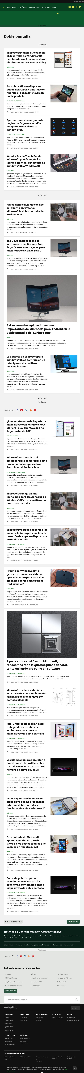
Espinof (38, 1020)
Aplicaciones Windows (15, 134)
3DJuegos (23, 1017)
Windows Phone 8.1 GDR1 (13, 986)
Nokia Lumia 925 (56, 945)
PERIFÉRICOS (22, 7)
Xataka (7, 1017)
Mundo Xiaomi (9, 1031)
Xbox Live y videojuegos (15, 101)
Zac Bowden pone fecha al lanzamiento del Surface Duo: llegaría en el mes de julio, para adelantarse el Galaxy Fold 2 (26, 245)
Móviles (10, 219)
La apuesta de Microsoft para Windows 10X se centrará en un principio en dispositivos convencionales (26, 361)
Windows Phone (62, 974)
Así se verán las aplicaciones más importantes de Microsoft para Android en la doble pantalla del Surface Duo (38, 329)
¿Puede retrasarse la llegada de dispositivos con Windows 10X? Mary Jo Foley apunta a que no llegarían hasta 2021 (26, 426)
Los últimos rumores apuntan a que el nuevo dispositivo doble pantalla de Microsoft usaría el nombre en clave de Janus (26, 764)
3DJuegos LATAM (25, 1057)
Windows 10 (61, 986)
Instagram (69, 7)
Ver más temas (10, 991)
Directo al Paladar (57, 1017)
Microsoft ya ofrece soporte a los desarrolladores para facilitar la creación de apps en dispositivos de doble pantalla (27, 534)
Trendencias (9, 1038)
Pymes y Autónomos (24, 1042)
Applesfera (8, 1023)
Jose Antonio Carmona (19, 78)
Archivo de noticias (14, 922)
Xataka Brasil (9, 1060)
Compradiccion (10, 1044)
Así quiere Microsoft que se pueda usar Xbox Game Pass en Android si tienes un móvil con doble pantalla (26, 91)
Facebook (17, 409)
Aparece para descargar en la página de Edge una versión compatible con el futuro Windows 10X (25, 125)
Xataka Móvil (9, 1020)
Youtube (73, 7)
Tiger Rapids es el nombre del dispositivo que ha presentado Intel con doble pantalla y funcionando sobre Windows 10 (26, 803)
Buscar (76, 1000)
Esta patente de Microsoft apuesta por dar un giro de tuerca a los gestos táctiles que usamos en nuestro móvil (26, 842)
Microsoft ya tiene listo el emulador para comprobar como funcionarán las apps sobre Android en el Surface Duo (27, 462)
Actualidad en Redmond (16, 472)
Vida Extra (23, 1020)
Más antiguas (73, 922)
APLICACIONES (34, 7)
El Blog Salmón (25, 1038)
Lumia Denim (35, 986)
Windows (10, 67)
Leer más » (34, 75)
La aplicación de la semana (40, 945)
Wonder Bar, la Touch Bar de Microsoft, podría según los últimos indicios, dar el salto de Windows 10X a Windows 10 (26, 161)
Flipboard (80, 7)
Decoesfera (8, 1041)
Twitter (76, 7)
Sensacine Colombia (39, 1060)
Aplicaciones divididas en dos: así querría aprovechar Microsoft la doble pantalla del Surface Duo (25, 209)
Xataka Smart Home (9, 1027)
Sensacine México (42, 1057)
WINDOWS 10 (11, 7)
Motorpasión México (71, 1057)
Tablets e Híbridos (13, 436)
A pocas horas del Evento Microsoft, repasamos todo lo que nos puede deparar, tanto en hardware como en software (37, 665)
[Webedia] (79, 1)
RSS (30, 409)
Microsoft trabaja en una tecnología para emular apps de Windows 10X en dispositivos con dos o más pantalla (27, 498)
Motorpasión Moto (73, 1020)
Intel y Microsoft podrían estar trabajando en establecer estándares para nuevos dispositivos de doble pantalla (25, 728)
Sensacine (39, 1017)
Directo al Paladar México (57, 1057)
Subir (74, 1008)
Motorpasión (71, 1017)
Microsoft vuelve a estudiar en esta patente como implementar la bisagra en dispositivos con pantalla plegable (27, 695)
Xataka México (9, 1057)
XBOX (54, 7)
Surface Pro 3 (68, 945)
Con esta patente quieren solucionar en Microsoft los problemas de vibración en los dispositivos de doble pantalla (25, 883)
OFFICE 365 (45, 7)
